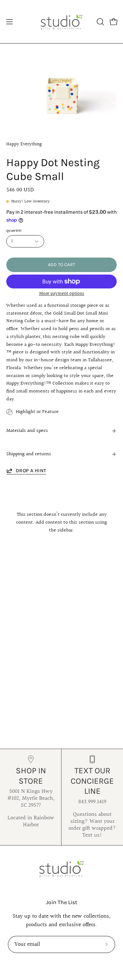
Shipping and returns (28, 454)
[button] (99, 21)
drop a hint (31, 470)
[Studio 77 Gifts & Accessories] (61, 21)
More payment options (61, 293)
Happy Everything (24, 144)
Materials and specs (27, 431)
